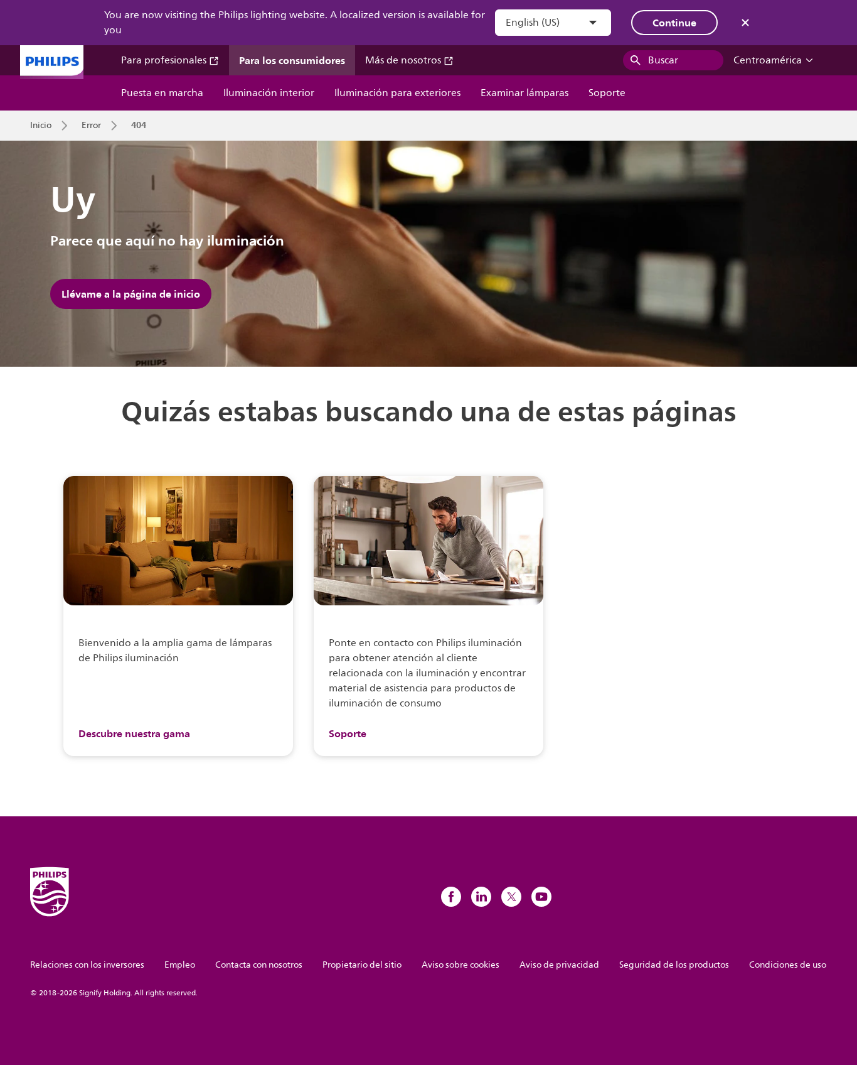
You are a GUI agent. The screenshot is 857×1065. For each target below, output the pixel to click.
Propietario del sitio (362, 965)
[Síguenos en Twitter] (511, 897)
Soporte (606, 93)
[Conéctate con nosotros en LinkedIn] (481, 897)
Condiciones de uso (787, 965)
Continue (674, 22)
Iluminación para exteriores (397, 93)
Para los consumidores (292, 60)
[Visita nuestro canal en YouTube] (541, 897)
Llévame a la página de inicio (130, 294)
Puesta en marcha (162, 93)
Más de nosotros (404, 60)
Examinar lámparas (524, 93)
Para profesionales (165, 60)
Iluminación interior (268, 93)
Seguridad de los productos (674, 965)
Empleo (179, 965)
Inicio (40, 125)
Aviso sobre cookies (460, 965)
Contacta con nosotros (258, 965)
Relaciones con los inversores (87, 965)
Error (91, 125)
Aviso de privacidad (559, 965)
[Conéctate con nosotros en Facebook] (451, 897)
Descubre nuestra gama (134, 733)
